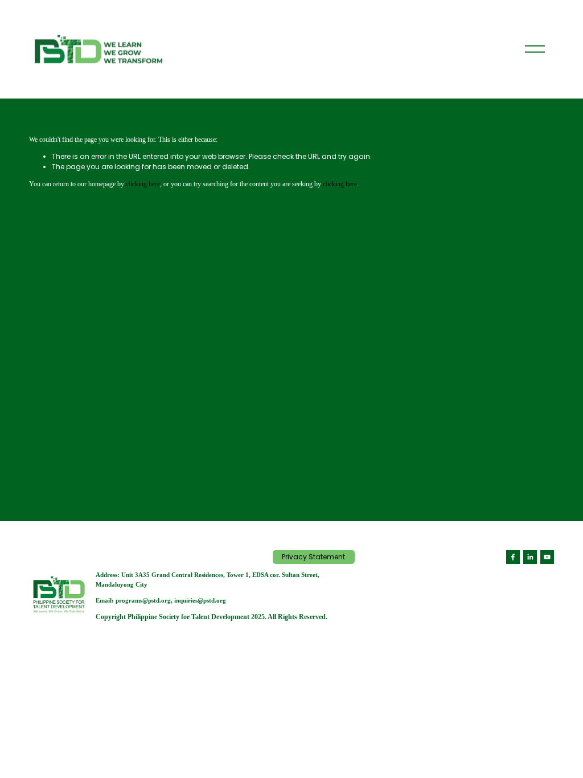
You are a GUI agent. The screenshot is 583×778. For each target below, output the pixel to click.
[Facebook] (513, 557)
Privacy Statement (313, 557)
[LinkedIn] (530, 557)
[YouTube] (547, 557)
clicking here (143, 184)
